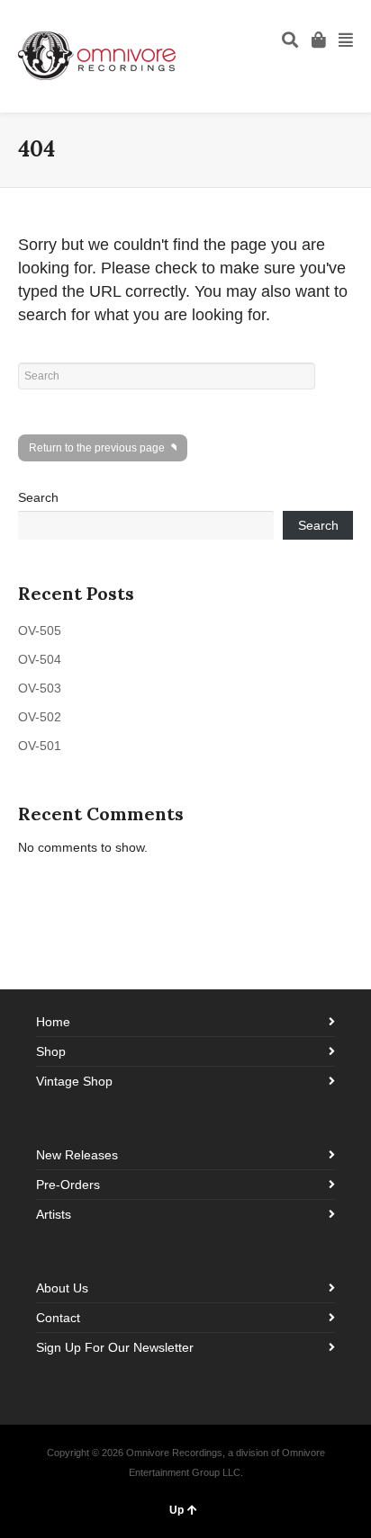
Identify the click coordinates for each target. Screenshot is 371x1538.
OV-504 (39, 659)
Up (176, 1510)
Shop (51, 1051)
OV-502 (39, 717)
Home (53, 1022)
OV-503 (39, 688)
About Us (62, 1288)
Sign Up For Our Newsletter (115, 1347)
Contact (58, 1317)
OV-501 (39, 745)
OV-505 (39, 630)
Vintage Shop (74, 1081)
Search (38, 497)
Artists (53, 1214)
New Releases (77, 1155)
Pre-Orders (68, 1184)
